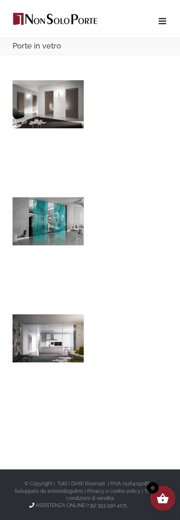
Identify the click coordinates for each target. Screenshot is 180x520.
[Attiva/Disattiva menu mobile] (163, 21)
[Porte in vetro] (48, 104)
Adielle (35, 329)
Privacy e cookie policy (114, 491)
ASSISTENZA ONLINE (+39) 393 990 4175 (81, 505)
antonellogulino (65, 491)
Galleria (61, 87)
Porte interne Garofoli (35, 87)
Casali (35, 211)
